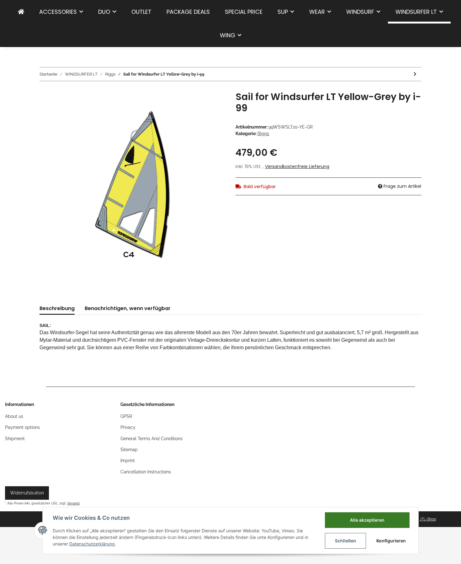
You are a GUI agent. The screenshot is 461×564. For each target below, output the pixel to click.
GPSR (126, 416)
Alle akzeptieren (367, 520)
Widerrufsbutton (27, 492)
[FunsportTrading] (21, 12)
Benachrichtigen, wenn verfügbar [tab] (128, 308)
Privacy (127, 427)
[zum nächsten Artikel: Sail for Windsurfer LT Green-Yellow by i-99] (415, 74)
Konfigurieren (391, 540)
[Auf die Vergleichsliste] (196, 106)
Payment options (22, 427)
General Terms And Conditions (151, 438)
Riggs (263, 133)
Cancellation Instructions (145, 471)
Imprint (127, 460)
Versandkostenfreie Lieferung (297, 166)
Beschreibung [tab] (57, 308)
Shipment (15, 438)
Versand (73, 503)
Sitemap (129, 449)
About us (14, 416)
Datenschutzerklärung (92, 543)
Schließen (345, 540)
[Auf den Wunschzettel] (212, 106)
